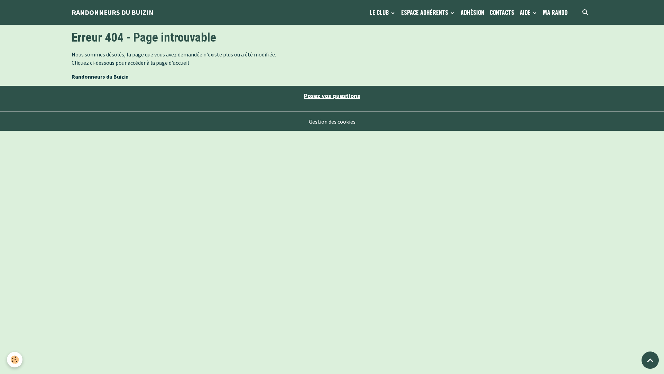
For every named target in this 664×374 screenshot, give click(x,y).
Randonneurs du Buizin (100, 76)
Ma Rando (555, 12)
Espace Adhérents (425, 12)
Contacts (502, 12)
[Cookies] (14, 359)
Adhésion (472, 12)
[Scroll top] (650, 360)
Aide (526, 12)
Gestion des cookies (332, 121)
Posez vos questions (332, 96)
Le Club (380, 12)
